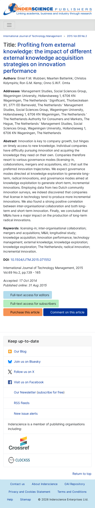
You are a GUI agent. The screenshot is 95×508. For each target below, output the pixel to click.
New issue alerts (26, 413)
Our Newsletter (25, 392)
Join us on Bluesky (27, 361)
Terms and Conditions (72, 491)
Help (10, 499)
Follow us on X (24, 372)
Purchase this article (25, 312)
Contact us (17, 484)
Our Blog (20, 351)
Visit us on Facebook (29, 382)
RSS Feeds (21, 403)
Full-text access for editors (29, 295)
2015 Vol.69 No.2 (77, 36)
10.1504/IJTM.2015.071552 (31, 259)
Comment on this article (67, 312)
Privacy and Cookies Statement (29, 491)
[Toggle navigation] (9, 25)
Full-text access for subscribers (33, 303)
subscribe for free (50, 392)
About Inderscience (44, 484)
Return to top (81, 473)
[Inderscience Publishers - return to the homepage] (47, 8)
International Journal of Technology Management (32, 36)
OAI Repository (75, 484)
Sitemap (25, 499)
